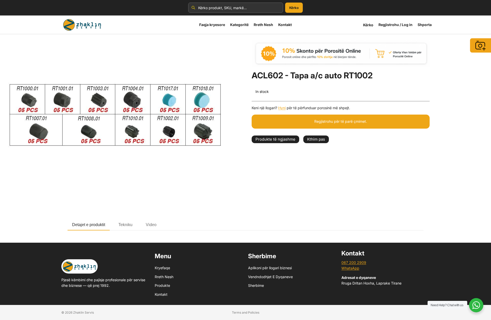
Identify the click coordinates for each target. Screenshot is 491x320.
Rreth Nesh (164, 277)
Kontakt (161, 294)
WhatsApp (350, 268)
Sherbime (256, 285)
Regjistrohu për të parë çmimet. (340, 121)
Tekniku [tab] (125, 225)
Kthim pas (316, 139)
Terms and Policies (245, 312)
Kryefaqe (162, 268)
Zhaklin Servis (83, 312)
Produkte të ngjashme (275, 139)
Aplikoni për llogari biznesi (270, 268)
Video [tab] (151, 225)
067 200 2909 (353, 262)
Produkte (162, 285)
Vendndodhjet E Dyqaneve (270, 277)
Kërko (294, 8)
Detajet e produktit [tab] (88, 225)
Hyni (282, 108)
